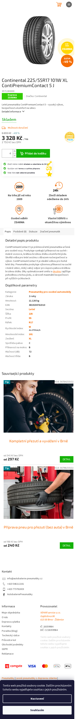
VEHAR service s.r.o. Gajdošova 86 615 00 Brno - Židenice (52, 616)
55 (30, 318)
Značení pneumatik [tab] (50, 231)
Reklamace (8, 654)
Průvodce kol (9, 640)
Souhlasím (37, 710)
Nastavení (37, 699)
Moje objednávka (11, 612)
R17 (31, 322)
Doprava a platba (11, 622)
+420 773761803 (15, 589)
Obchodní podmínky (12, 644)
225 (31, 314)
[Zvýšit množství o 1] (14, 151)
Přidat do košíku (35, 153)
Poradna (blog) (10, 631)
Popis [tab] (8, 231)
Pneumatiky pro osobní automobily (50, 292)
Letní (32, 309)
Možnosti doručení (18, 128)
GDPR (5, 649)
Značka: (36, 96)
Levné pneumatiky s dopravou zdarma (36, 678)
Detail (67, 459)
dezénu (57, 271)
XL (30, 338)
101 (31, 334)
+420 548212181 (15, 584)
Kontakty (6, 626)
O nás (5, 617)
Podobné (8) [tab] (20, 231)
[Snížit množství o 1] (14, 155)
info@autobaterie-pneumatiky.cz (24, 578)
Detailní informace (11, 111)
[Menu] (69, 4)
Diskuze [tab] (33, 231)
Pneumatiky (8, 678)
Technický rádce (11, 635)
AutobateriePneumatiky (20, 594)
